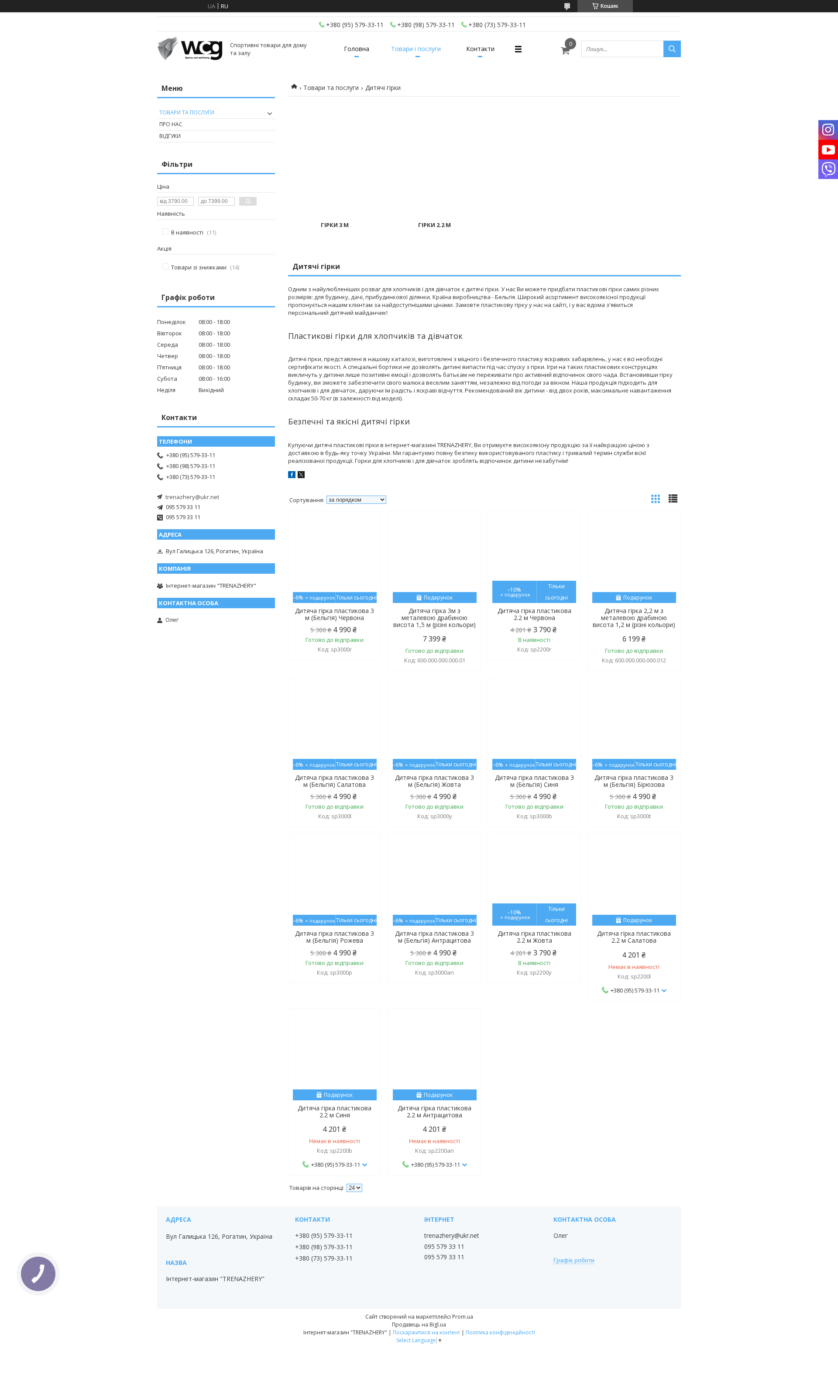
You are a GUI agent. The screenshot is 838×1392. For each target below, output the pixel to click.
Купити (365, 533)
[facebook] (291, 476)
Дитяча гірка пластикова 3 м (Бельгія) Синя (534, 781)
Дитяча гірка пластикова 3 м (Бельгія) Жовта (434, 781)
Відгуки (170, 136)
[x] (301, 476)
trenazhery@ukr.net (192, 496)
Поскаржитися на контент (426, 1332)
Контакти (480, 49)
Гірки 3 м (335, 225)
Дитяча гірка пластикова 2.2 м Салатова (634, 937)
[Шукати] (672, 49)
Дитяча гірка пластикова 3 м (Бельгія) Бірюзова (633, 781)
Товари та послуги (331, 87)
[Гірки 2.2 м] (434, 159)
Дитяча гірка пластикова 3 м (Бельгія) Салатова (334, 781)
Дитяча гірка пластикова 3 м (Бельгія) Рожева (334, 937)
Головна (356, 49)
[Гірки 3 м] (334, 159)
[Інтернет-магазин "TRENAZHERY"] (190, 49)
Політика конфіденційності (500, 1332)
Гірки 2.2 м (434, 225)
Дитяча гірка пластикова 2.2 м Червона (534, 614)
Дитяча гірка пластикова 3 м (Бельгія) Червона (334, 614)
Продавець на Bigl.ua (419, 1324)
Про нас (170, 124)
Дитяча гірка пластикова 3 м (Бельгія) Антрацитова (434, 937)
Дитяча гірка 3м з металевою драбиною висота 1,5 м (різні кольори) (434, 617)
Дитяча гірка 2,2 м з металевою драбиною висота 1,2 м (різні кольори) (634, 617)
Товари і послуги (416, 49)
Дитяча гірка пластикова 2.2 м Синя (334, 1112)
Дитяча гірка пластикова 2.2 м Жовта (534, 937)
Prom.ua (462, 1316)
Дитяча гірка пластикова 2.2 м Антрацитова (434, 1112)
